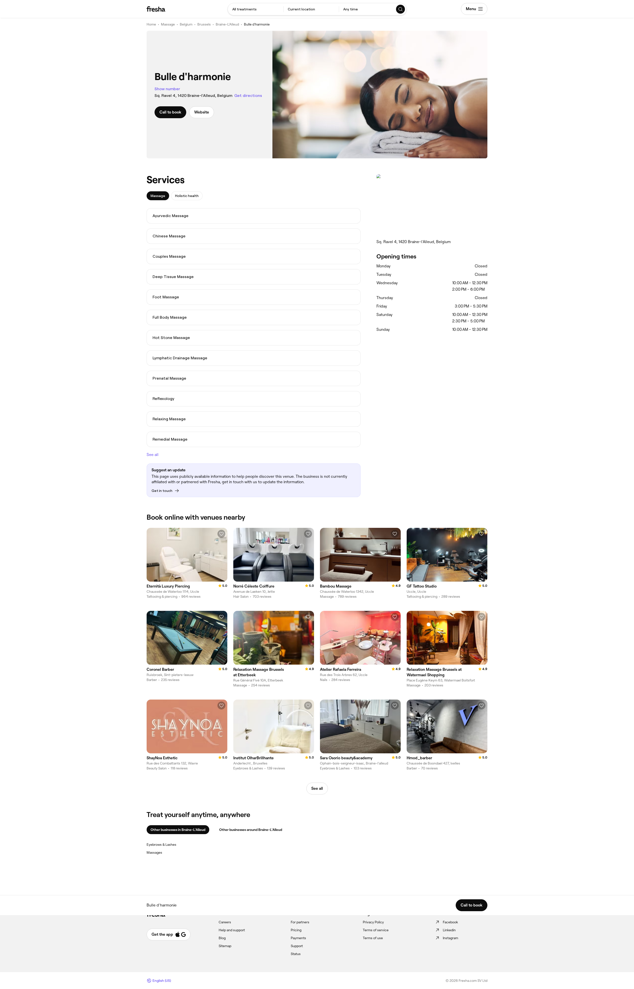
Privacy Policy (373, 922)
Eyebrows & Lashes (161, 845)
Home (151, 24)
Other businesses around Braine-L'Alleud (250, 830)
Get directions (248, 95)
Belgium (186, 24)
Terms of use (373, 938)
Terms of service (376, 930)
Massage (168, 24)
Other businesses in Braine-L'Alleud (178, 830)
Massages (154, 852)
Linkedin (449, 930)
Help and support (232, 930)
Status (296, 954)
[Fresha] (156, 9)
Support (297, 946)
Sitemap (225, 946)
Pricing (296, 930)
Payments (298, 938)
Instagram (450, 938)
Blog (222, 938)
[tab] (158, 195)
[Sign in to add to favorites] (221, 534)
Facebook (450, 922)
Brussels (204, 24)
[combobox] (255, 9)
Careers (225, 922)
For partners (300, 922)
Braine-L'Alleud (227, 24)
